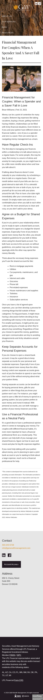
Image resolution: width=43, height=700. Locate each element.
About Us (7, 16)
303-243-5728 (8, 545)
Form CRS (18, 680)
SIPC (19, 655)
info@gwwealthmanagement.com (16, 548)
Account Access (10, 38)
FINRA (12, 655)
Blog (4, 27)
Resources (7, 33)
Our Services (9, 21)
